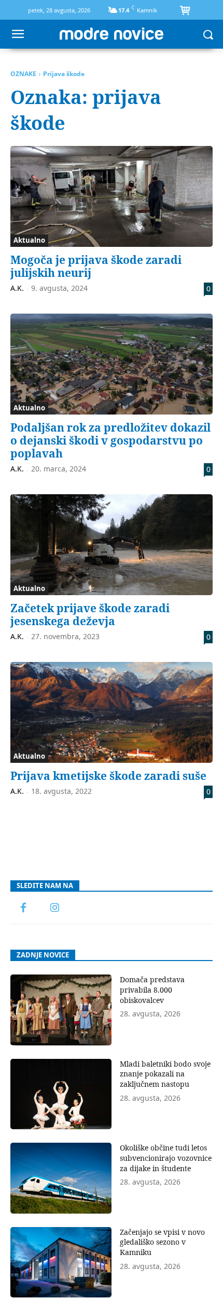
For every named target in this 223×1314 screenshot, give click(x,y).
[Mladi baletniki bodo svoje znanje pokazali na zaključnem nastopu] (61, 1094)
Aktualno (29, 240)
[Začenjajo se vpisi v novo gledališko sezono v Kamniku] (61, 1262)
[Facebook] (23, 908)
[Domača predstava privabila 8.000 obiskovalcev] (61, 1010)
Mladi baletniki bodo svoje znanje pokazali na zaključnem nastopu (165, 1074)
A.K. (17, 288)
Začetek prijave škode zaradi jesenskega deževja (90, 614)
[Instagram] (54, 908)
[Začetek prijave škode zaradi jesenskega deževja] (111, 544)
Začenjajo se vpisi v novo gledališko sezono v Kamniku (162, 1242)
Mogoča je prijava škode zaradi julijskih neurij (96, 266)
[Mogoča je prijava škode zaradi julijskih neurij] (111, 196)
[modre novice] (111, 33)
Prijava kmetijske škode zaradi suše (108, 776)
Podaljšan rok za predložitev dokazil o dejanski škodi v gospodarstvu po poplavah (110, 440)
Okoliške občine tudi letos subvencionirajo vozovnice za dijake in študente (166, 1158)
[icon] (184, 11)
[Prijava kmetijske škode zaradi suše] (111, 712)
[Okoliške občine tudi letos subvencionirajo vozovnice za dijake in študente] (61, 1178)
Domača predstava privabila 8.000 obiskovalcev (152, 990)
